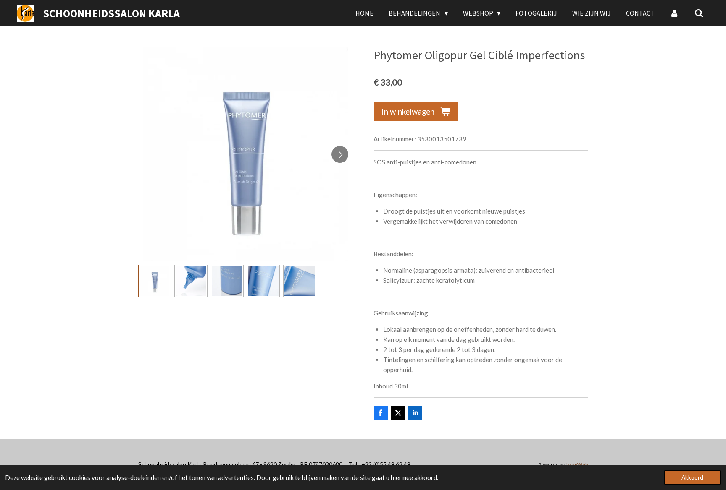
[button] (154, 281)
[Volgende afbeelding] (339, 154)
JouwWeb (577, 464)
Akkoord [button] (692, 477)
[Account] (674, 13)
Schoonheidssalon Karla (111, 13)
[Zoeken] (699, 13)
